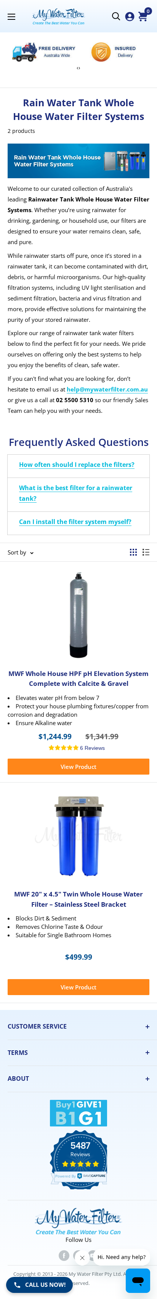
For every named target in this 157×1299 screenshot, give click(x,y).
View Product (78, 766)
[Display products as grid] (133, 552)
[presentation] (77, 67)
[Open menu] (11, 17)
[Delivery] (44, 52)
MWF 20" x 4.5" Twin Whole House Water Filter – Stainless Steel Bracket (78, 899)
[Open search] (116, 16)
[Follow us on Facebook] (64, 1255)
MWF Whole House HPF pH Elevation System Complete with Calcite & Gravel (78, 678)
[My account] (130, 16)
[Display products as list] (146, 552)
